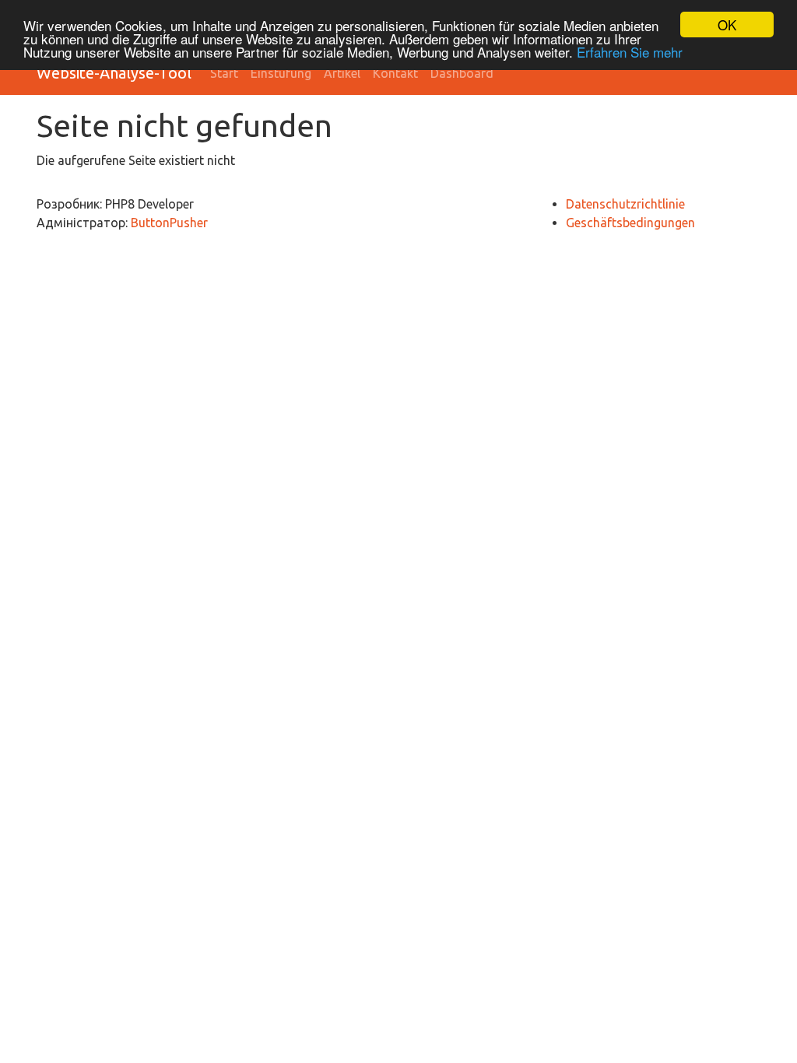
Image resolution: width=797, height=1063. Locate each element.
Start (224, 73)
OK (727, 24)
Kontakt (395, 73)
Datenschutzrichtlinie (625, 204)
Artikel (342, 73)
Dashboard (461, 73)
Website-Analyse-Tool (114, 73)
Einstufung (281, 73)
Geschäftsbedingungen (630, 223)
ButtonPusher (169, 223)
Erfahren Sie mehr (630, 51)
